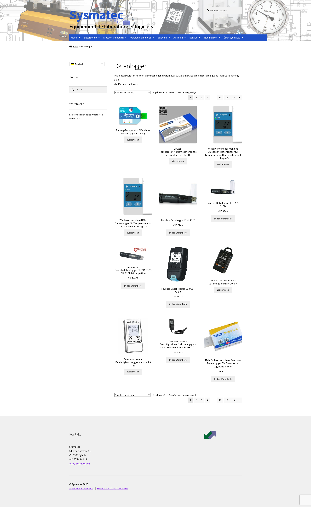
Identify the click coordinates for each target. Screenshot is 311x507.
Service (193, 37)
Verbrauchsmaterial (140, 37)
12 (227, 97)
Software (162, 37)
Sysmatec (96, 14)
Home (74, 37)
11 (220, 97)
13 (233, 97)
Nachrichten (210, 37)
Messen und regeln (113, 37)
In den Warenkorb (178, 232)
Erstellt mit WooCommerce (112, 488)
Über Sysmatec (232, 37)
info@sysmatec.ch (79, 463)
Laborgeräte (90, 37)
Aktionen (178, 37)
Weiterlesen (133, 139)
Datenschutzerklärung (81, 488)
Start (75, 46)
